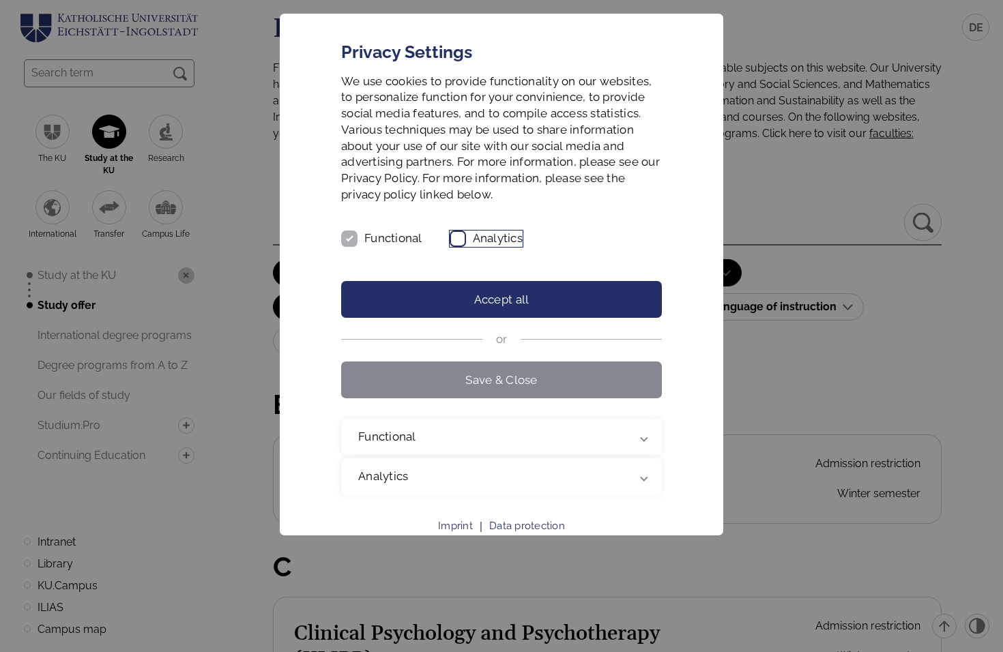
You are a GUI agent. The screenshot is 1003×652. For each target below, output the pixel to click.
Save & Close (501, 380)
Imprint (455, 526)
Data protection (527, 526)
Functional (393, 238)
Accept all (501, 299)
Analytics (498, 238)
